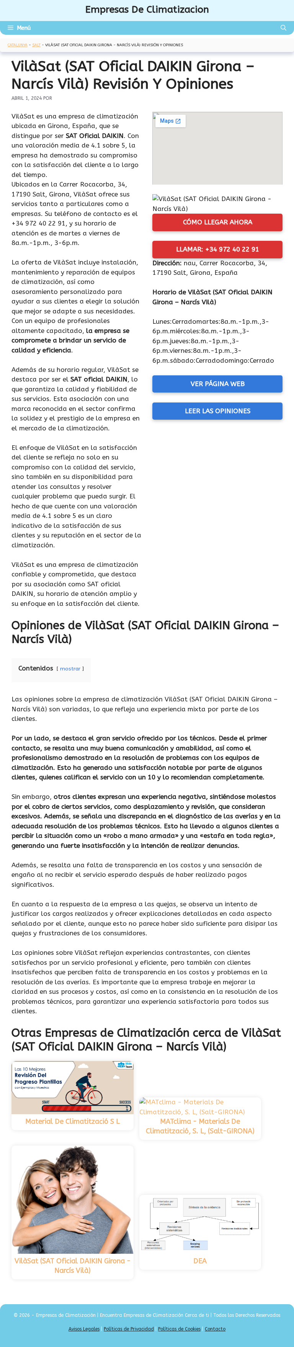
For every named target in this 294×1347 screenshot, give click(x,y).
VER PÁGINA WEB (218, 384)
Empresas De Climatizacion (147, 9)
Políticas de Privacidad (129, 1329)
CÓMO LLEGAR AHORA (217, 222)
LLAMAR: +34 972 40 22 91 (217, 249)
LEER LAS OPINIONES (217, 411)
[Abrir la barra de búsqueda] (283, 28)
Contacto (215, 1329)
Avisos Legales (84, 1329)
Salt (36, 45)
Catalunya (18, 45)
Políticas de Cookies (179, 1329)
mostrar (70, 668)
